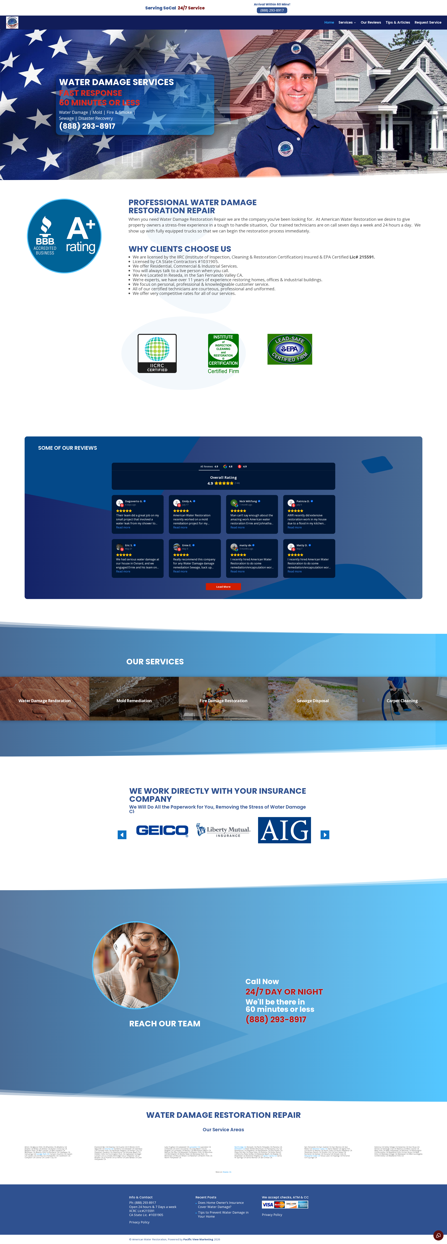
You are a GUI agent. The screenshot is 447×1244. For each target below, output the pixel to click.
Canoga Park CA (42, 1154)
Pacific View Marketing (198, 1239)
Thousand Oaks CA (312, 1156)
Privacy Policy (139, 1222)
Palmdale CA (240, 1149)
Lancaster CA (194, 1147)
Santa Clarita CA (270, 1156)
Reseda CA (227, 1172)
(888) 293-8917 (272, 10)
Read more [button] (123, 527)
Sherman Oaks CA (319, 1149)
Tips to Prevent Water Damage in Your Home (223, 1214)
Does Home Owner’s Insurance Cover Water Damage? (221, 1204)
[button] (325, 834)
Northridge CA (240, 1147)
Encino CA (109, 1149)
